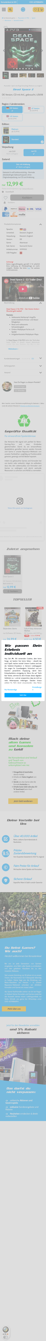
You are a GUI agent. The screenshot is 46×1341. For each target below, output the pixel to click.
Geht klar (23, 695)
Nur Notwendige (10, 689)
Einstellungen (37, 688)
